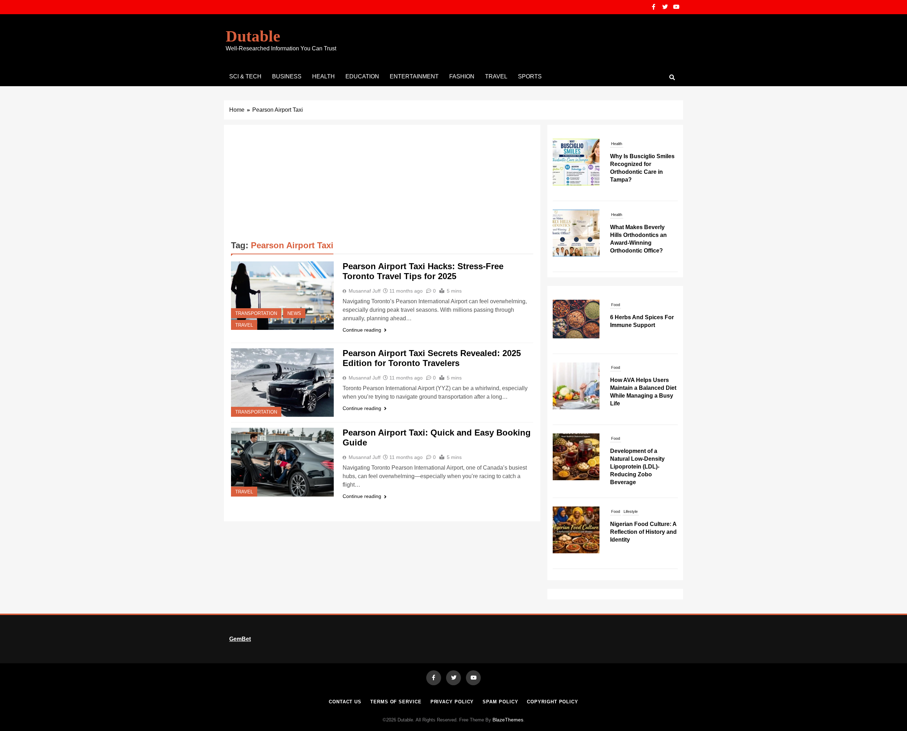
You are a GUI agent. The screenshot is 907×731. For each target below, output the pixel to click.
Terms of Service (396, 701)
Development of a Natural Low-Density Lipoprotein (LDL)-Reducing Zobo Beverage (637, 466)
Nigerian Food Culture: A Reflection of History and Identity (643, 532)
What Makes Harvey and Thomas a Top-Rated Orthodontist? (642, 235)
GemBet (240, 639)
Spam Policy (500, 701)
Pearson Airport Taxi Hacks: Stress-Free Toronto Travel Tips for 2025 (423, 271)
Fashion (461, 76)
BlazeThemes (507, 719)
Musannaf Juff (365, 291)
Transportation (256, 313)
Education (362, 76)
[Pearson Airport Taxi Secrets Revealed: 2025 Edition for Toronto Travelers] (282, 382)
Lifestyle (631, 511)
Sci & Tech (245, 76)
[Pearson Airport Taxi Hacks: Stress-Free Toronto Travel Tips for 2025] (282, 295)
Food (615, 305)
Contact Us (345, 701)
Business (287, 76)
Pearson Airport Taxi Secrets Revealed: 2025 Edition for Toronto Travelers (432, 358)
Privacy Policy (452, 701)
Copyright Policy (552, 701)
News (294, 313)
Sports (530, 76)
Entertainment (414, 76)
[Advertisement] (382, 185)
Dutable (253, 36)
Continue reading (362, 330)
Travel (496, 76)
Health (323, 76)
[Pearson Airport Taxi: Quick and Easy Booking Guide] (282, 462)
